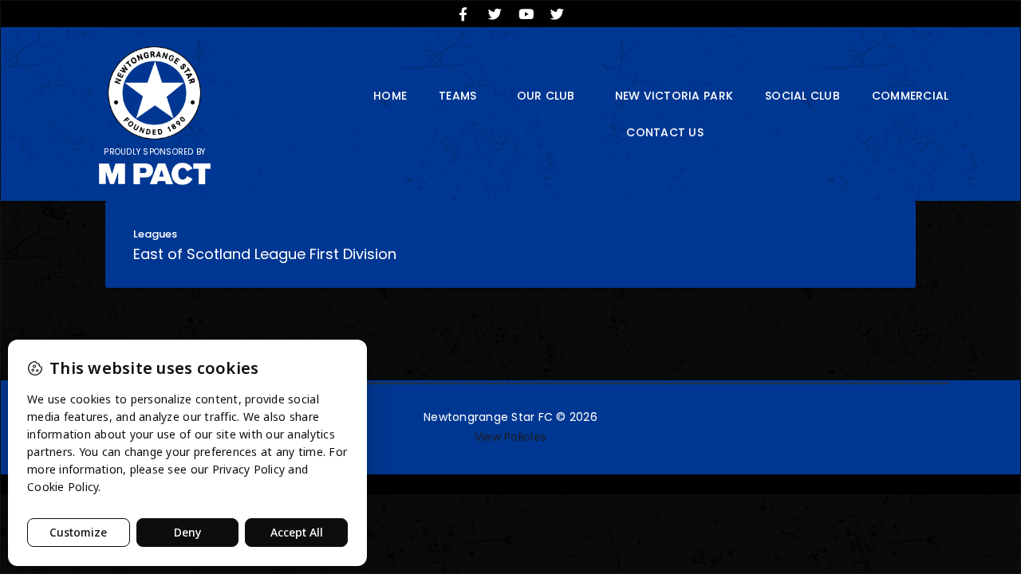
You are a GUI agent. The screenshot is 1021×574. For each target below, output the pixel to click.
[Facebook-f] (463, 13)
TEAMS (457, 96)
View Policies (510, 437)
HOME (390, 96)
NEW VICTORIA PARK (674, 96)
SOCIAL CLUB (802, 96)
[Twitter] (494, 13)
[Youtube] (526, 13)
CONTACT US (665, 132)
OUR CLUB (546, 96)
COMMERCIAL (910, 96)
